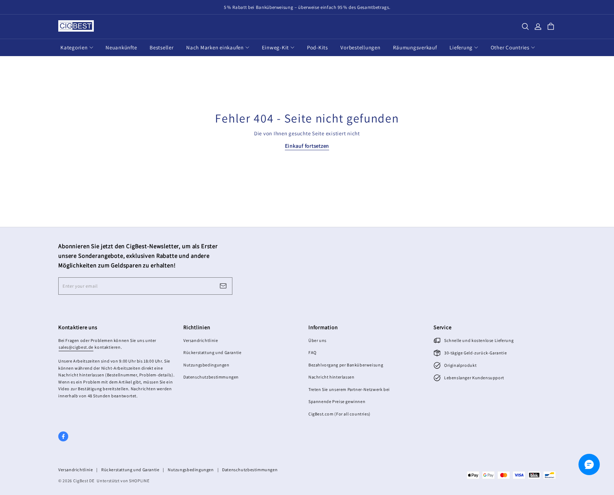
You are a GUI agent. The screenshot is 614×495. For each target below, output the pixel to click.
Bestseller (162, 47)
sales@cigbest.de (76, 347)
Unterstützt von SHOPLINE (123, 480)
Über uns (317, 340)
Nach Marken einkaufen (215, 47)
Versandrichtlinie (200, 340)
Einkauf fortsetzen (307, 145)
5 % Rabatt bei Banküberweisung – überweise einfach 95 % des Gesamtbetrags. (307, 7)
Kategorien (74, 47)
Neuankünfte (121, 47)
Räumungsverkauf (415, 47)
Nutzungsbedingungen (206, 365)
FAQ (312, 352)
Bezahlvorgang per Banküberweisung (345, 365)
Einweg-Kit (275, 47)
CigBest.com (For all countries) (339, 414)
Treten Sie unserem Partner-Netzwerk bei (349, 389)
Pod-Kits (317, 47)
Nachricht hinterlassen (331, 377)
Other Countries (510, 47)
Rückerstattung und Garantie (212, 352)
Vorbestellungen (360, 47)
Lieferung (461, 47)
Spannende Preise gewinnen (336, 401)
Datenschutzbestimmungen (211, 377)
